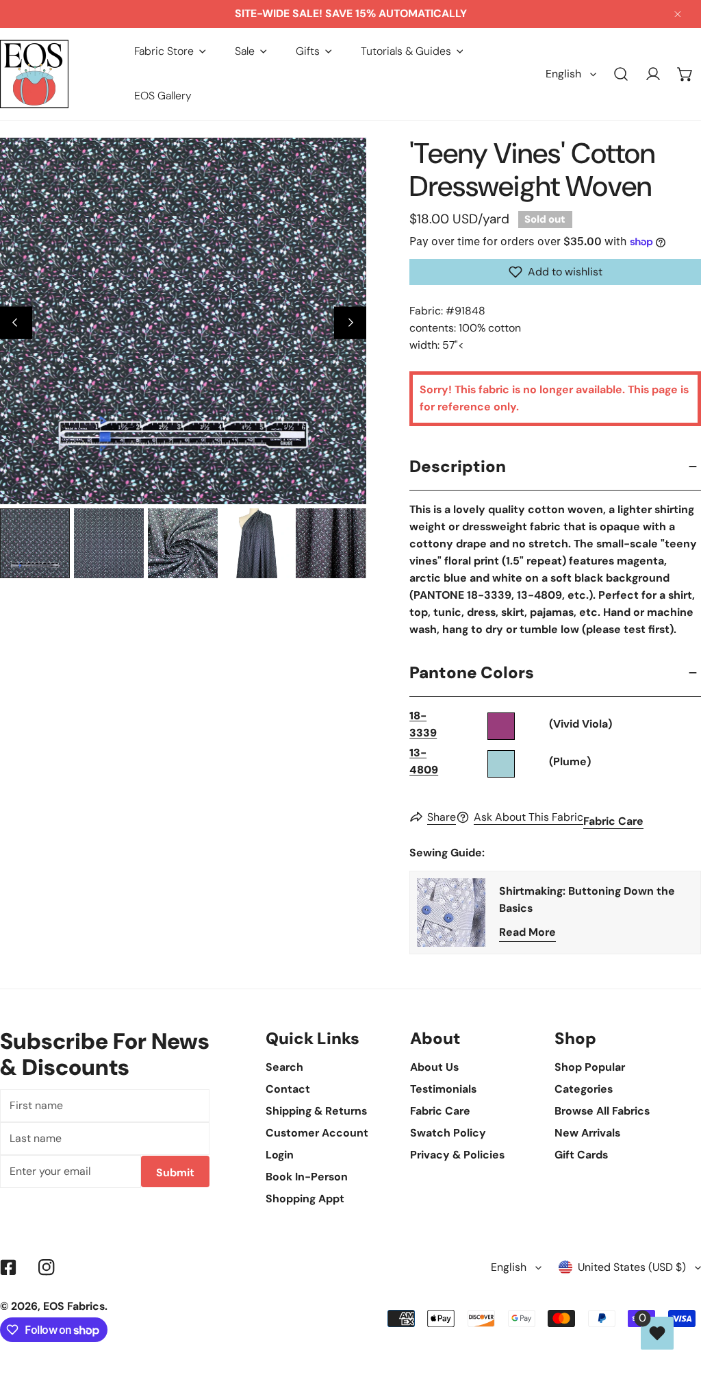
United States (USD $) (632, 1267)
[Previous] (16, 323)
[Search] (621, 74)
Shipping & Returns (316, 1111)
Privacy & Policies (457, 1155)
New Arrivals (587, 1133)
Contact (288, 1089)
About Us (434, 1067)
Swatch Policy (448, 1133)
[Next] (350, 323)
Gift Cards (581, 1155)
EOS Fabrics (74, 1306)
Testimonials (443, 1089)
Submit (175, 1172)
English (563, 73)
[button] (170, 51)
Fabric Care (613, 821)
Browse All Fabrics (602, 1111)
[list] (183, 321)
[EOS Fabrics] (34, 74)
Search (284, 1067)
